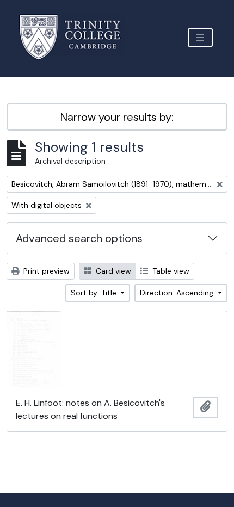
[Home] (76, 37)
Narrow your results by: (117, 117)
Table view (169, 271)
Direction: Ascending (177, 293)
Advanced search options (79, 238)
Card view (112, 271)
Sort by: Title (95, 293)
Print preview (45, 271)
